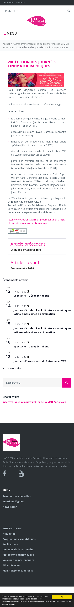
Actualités (9, 533)
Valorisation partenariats (18, 560)
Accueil (6, 43)
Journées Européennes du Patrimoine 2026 (40, 361)
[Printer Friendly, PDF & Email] (17, 230)
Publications (10, 544)
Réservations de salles (17, 496)
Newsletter (10, 506)
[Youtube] (21, 473)
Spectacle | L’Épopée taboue (31, 295)
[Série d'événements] (28, 291)
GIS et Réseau (11, 565)
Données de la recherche (18, 549)
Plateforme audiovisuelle (18, 554)
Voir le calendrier (12, 368)
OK (62, 597)
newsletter (9, 2)
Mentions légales (13, 501)
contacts (20, 2)
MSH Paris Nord (12, 528)
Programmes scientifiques (19, 539)
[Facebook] (4, 473)
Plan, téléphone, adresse (18, 570)
